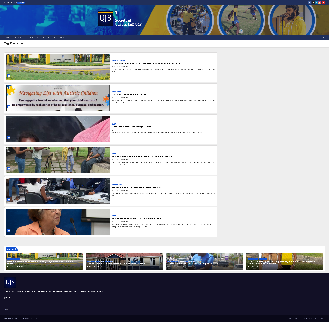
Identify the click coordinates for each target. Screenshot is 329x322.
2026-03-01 (172, 266)
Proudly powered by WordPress (12, 318)
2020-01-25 (117, 221)
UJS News (126, 66)
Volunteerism (191, 261)
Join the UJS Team (37, 37)
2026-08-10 (117, 66)
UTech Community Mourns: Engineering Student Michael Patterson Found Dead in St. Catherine (282, 262)
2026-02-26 (252, 266)
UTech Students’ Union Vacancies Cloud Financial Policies (116, 263)
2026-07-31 (92, 266)
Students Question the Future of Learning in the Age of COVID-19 (142, 156)
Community (115, 60)
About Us (51, 37)
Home (8, 37)
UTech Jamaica (109, 261)
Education (121, 60)
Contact (62, 37)
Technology (120, 184)
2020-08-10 (117, 190)
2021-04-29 (117, 97)
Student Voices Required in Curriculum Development (136, 218)
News (118, 91)
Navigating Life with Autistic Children (129, 94)
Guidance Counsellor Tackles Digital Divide (131, 127)
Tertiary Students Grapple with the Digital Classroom (136, 187)
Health (114, 91)
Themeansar (34, 318)
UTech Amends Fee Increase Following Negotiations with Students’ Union (146, 63)
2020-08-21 (117, 159)
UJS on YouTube (20, 37)
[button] (323, 37)
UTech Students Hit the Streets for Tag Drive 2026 (192, 263)
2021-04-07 (117, 130)
